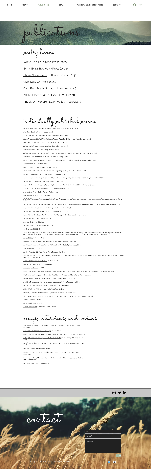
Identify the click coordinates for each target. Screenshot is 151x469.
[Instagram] (114, 393)
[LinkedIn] (125, 393)
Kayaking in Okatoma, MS (32, 264)
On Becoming (28, 229)
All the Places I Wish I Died (40, 95)
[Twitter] (119, 393)
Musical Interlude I (29, 149)
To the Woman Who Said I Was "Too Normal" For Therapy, (42, 215)
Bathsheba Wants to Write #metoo (35, 261)
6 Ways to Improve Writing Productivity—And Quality (42, 338)
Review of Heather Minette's (37, 331)
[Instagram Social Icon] (114, 462)
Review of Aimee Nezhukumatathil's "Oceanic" (39, 352)
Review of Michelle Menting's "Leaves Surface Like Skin (43, 358)
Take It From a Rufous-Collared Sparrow (46, 285)
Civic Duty (29, 81)
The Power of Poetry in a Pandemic (36, 325)
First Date (26, 132)
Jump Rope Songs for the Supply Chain (36, 232)
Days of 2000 (27, 238)
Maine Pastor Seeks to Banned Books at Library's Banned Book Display (75, 232)
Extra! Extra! (30, 68)
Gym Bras (29, 88)
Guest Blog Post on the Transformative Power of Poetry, (43, 334)
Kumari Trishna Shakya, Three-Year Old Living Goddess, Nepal (59, 234)
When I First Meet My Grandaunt (34, 135)
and (42, 139)
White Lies (30, 62)
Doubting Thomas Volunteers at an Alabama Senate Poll (42, 282)
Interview (26, 348)
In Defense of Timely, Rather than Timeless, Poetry (41, 343)
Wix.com (67, 462)
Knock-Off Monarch (35, 101)
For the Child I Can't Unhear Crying (35, 252)
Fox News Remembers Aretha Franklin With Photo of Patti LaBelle (45, 245)
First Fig (26, 285)
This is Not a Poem (35, 75)
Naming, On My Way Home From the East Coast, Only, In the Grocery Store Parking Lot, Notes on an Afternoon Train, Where (65, 271)
